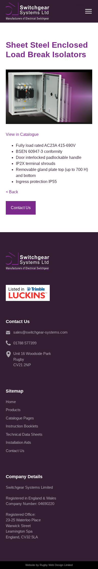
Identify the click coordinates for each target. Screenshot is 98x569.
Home (11, 402)
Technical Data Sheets (24, 434)
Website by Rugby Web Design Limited (49, 564)
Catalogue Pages (20, 418)
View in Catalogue (22, 134)
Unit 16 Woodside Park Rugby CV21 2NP (32, 359)
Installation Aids (18, 442)
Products (13, 410)
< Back (12, 192)
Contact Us (15, 451)
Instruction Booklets (22, 426)
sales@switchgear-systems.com (40, 332)
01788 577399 (24, 343)
